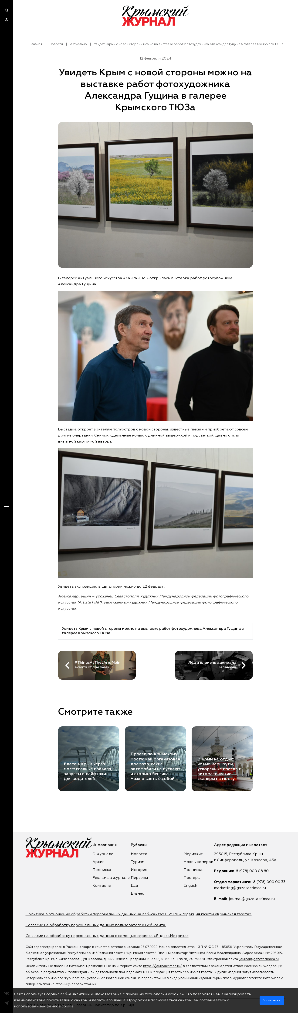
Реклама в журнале (111, 878)
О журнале (102, 854)
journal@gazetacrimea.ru (252, 899)
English (190, 886)
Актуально (78, 44)
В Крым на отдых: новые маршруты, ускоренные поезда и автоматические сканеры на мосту (219, 769)
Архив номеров (198, 862)
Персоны (139, 878)
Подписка (101, 870)
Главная (36, 44)
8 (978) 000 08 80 (252, 871)
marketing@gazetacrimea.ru (240, 888)
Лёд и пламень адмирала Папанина (212, 665)
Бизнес (137, 894)
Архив (98, 862)
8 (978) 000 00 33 (269, 882)
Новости (56, 44)
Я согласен (271, 1000)
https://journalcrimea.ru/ (162, 966)
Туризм (137, 862)
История (139, 870)
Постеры (192, 878)
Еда (134, 886)
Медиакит (193, 854)
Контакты (101, 886)
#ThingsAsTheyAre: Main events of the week (97, 665)
